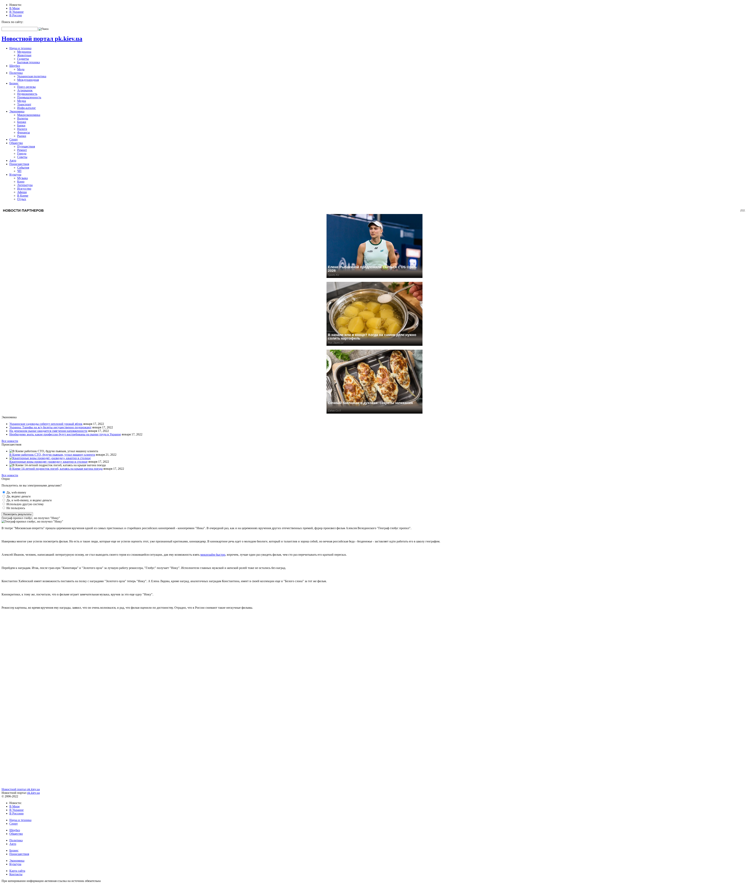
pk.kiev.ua (33, 792)
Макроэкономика (28, 115)
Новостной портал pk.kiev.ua (42, 38)
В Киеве (22, 195)
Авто (12, 160)
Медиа (21, 101)
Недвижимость (27, 94)
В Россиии (16, 813)
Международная (28, 79)
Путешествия (26, 146)
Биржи (21, 122)
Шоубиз (14, 65)
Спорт (13, 139)
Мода (20, 69)
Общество (16, 143)
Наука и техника (20, 48)
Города (21, 153)
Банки (21, 125)
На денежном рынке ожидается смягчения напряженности (48, 430)
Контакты (15, 874)
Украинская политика (31, 76)
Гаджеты (23, 58)
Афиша (22, 192)
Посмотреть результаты (17, 514)
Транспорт (24, 104)
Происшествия (19, 164)
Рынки (21, 136)
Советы (22, 157)
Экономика (16, 111)
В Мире (14, 8)
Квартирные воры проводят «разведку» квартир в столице (48, 461)
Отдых (21, 199)
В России (15, 15)
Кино (20, 181)
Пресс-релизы (26, 86)
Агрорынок (25, 90)
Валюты (22, 118)
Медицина (24, 51)
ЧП (19, 171)
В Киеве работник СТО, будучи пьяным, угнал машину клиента (52, 454)
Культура (15, 174)
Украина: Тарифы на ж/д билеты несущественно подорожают (50, 427)
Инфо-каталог (26, 108)
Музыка (22, 178)
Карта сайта (17, 870)
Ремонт (22, 150)
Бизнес (14, 83)
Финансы (23, 132)
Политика (16, 72)
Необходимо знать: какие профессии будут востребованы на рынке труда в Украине (65, 434)
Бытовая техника (28, 62)
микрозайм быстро (212, 554)
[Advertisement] (119, 640)
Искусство (24, 188)
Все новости (10, 441)
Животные (24, 55)
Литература (25, 185)
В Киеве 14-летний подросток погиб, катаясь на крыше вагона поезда (56, 468)
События (23, 167)
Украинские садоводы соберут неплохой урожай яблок (46, 423)
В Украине (16, 11)
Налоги (22, 129)
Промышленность (29, 97)
